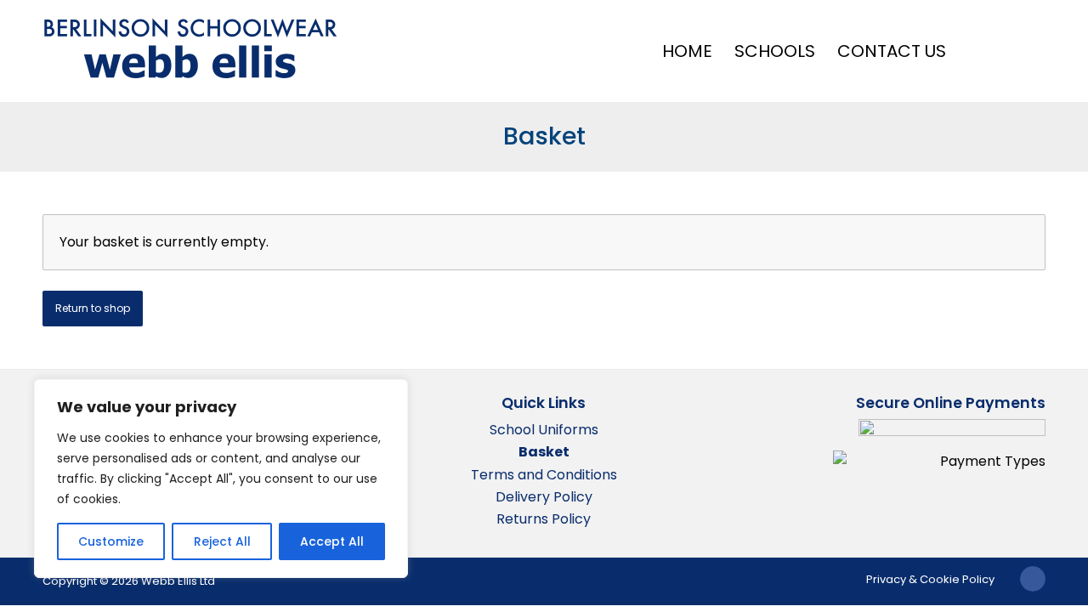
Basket (544, 136)
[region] (221, 478)
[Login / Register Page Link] (978, 51)
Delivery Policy (544, 497)
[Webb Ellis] (191, 49)
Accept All (332, 541)
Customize (111, 541)
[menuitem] (687, 51)
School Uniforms (544, 429)
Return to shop (92, 308)
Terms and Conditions (544, 474)
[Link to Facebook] (1033, 579)
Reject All (222, 541)
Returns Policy (543, 519)
